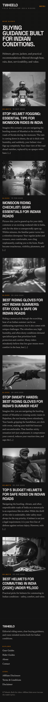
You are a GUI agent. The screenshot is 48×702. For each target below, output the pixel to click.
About (5, 659)
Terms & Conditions (11, 680)
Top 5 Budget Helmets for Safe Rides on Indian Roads (23, 494)
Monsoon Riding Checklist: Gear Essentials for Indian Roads (21, 209)
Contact (6, 664)
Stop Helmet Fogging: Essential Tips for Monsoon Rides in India (22, 118)
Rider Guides (8, 655)
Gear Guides (8, 651)
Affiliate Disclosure (11, 676)
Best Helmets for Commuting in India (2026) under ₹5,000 (20, 583)
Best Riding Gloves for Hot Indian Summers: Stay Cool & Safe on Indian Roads (22, 307)
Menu (42, 6)
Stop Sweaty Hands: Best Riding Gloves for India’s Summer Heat (22, 401)
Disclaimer (7, 684)
